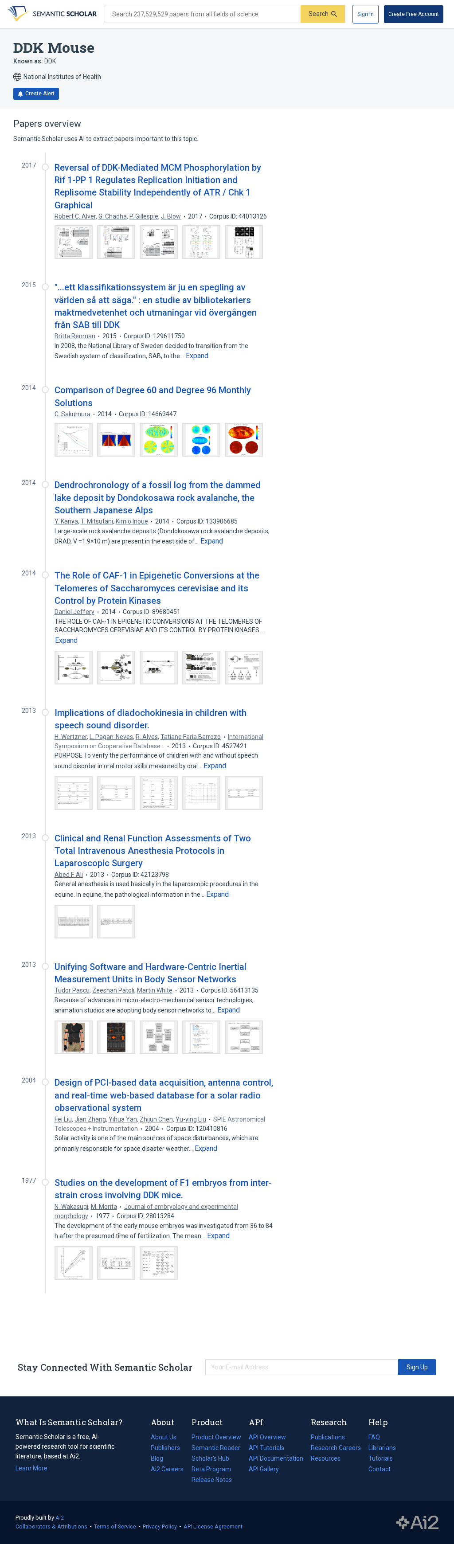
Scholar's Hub (210, 1458)
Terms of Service (115, 1526)
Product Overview (216, 1437)
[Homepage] (51, 14)
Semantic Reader (216, 1447)
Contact (379, 1469)
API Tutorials (266, 1447)
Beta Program (211, 1469)
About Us (163, 1437)
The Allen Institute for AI (417, 1523)
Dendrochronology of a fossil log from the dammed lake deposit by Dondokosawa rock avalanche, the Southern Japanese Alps (158, 497)
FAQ (374, 1437)
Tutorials (380, 1458)
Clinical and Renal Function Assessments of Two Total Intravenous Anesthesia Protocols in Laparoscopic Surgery (153, 850)
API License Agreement (213, 1526)
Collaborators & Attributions (51, 1526)
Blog (160, 1459)
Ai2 (59, 1517)
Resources (325, 1459)
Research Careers (336, 1448)
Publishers (165, 1447)
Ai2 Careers (167, 1470)
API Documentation (276, 1459)
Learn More (31, 1468)
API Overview (267, 1437)
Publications (328, 1438)
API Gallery (264, 1469)
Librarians (382, 1447)
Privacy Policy (160, 1526)
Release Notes (212, 1479)
